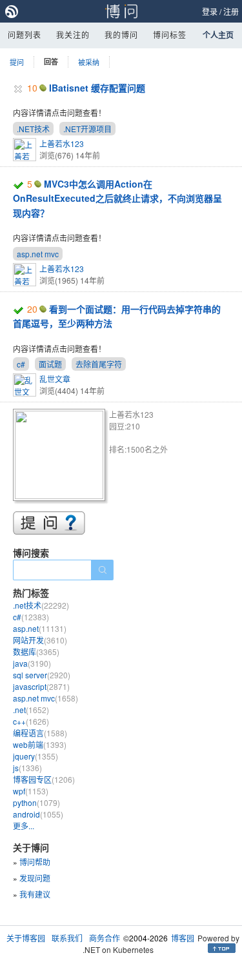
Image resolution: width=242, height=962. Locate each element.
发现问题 (34, 877)
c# (21, 363)
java (32, 663)
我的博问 (121, 34)
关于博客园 (25, 937)
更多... (23, 825)
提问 (17, 62)
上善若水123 (61, 143)
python (36, 802)
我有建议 (34, 893)
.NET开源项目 (87, 128)
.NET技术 (33, 128)
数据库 (36, 651)
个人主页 (218, 35)
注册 (231, 11)
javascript (41, 686)
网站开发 (40, 639)
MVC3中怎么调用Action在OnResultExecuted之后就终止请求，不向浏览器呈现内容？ (117, 198)
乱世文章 (54, 378)
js (27, 767)
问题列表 (24, 34)
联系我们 (67, 937)
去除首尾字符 (99, 363)
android (38, 814)
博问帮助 (34, 861)
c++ (31, 721)
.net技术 (41, 605)
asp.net (39, 628)
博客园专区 (44, 779)
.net (31, 709)
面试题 (50, 363)
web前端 (39, 744)
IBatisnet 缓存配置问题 (97, 87)
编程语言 (40, 732)
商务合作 (104, 937)
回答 (51, 61)
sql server (41, 674)
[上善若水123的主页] (61, 457)
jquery (35, 756)
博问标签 (170, 34)
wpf (30, 790)
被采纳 (88, 62)
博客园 (182, 937)
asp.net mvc (38, 253)
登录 (209, 11)
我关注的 (73, 34)
